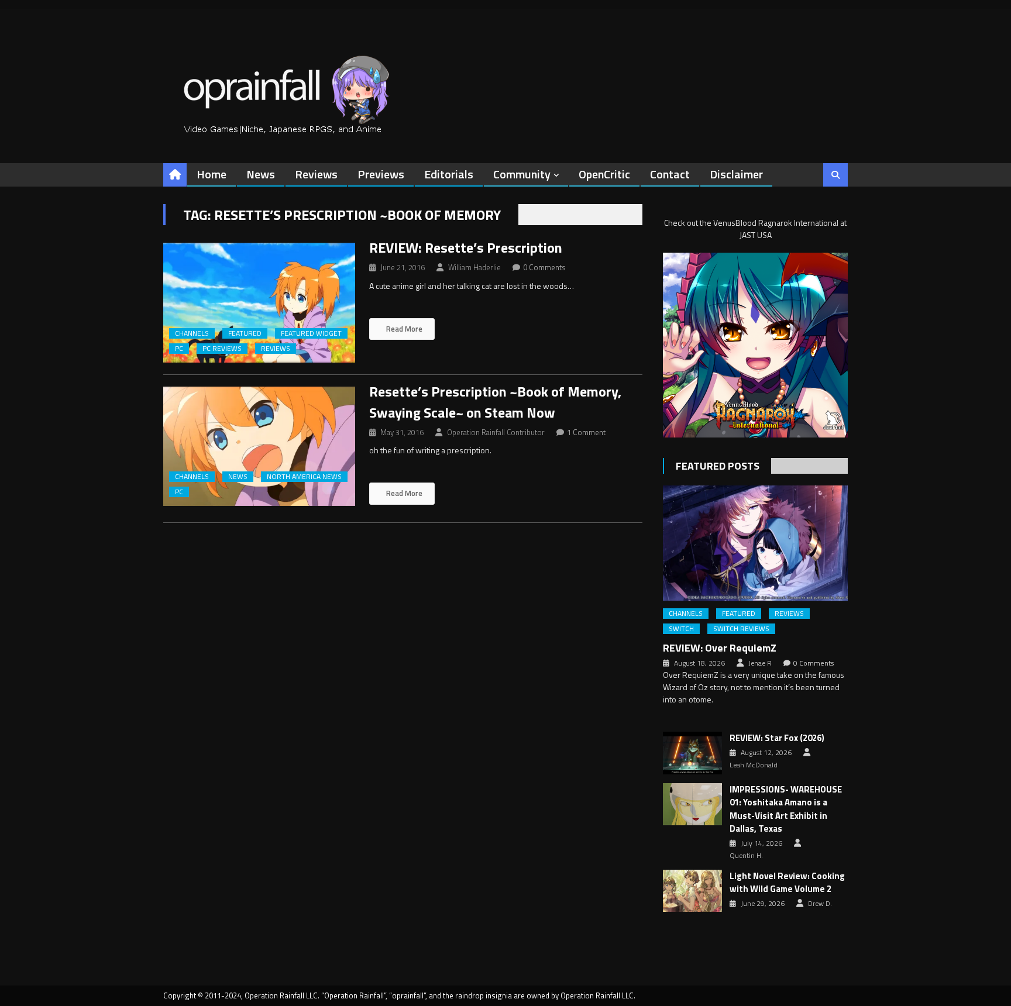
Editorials (448, 174)
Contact (670, 174)
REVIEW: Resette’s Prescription (465, 247)
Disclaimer (736, 174)
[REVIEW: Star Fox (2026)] (692, 753)
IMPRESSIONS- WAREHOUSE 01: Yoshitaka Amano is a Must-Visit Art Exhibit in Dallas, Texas (786, 809)
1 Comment (586, 432)
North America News (304, 476)
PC (179, 348)
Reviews (316, 174)
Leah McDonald (754, 765)
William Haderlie (474, 267)
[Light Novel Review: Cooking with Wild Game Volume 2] (692, 891)
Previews (380, 174)
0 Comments (544, 267)
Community (522, 174)
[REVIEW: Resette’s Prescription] (259, 303)
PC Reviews (222, 348)
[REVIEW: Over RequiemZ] (755, 543)
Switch (681, 628)
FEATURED (245, 333)
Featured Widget (311, 333)
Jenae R (760, 663)
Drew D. (820, 903)
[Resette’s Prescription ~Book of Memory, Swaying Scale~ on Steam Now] (259, 447)
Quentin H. (746, 855)
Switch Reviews (741, 628)
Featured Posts (717, 466)
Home (211, 174)
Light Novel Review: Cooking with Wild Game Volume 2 (787, 883)
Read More (403, 329)
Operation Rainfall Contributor (496, 432)
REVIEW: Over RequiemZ (719, 648)
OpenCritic (604, 174)
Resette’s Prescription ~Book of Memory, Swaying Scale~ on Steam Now (495, 402)
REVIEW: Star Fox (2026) (777, 738)
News (260, 174)
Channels (192, 333)
